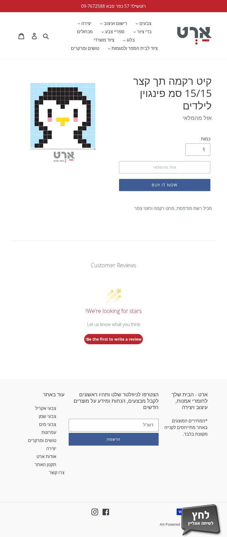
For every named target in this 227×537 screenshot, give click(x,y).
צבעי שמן (47, 416)
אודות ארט (46, 456)
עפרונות (49, 432)
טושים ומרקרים (42, 440)
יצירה (51, 448)
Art (163, 524)
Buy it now (164, 184)
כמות (205, 139)
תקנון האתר (45, 464)
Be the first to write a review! (113, 339)
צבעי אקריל (45, 408)
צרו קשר (57, 472)
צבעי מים (47, 424)
